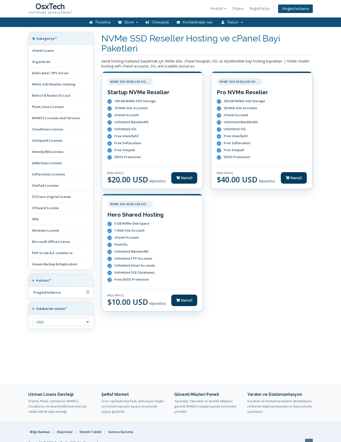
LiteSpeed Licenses (47, 140)
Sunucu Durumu (120, 432)
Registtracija (259, 8)
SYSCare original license (51, 196)
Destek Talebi (90, 432)
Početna (102, 22)
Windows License (45, 230)
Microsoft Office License (51, 241)
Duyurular (65, 432)
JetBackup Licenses (47, 163)
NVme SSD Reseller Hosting (53, 84)
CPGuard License (45, 208)
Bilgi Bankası (40, 432)
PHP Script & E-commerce (52, 253)
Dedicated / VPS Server (50, 73)
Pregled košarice (295, 8)
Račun (233, 22)
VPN (35, 219)
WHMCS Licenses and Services (56, 118)
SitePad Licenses (45, 185)
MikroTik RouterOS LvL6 (51, 95)
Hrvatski (217, 8)
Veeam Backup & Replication (54, 264)
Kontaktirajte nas (197, 22)
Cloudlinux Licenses (47, 129)
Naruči (186, 177)
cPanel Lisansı (43, 50)
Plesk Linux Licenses (48, 106)
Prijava (237, 8)
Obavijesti (160, 22)
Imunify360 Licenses (47, 151)
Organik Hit (41, 61)
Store (129, 22)
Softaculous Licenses (48, 174)
